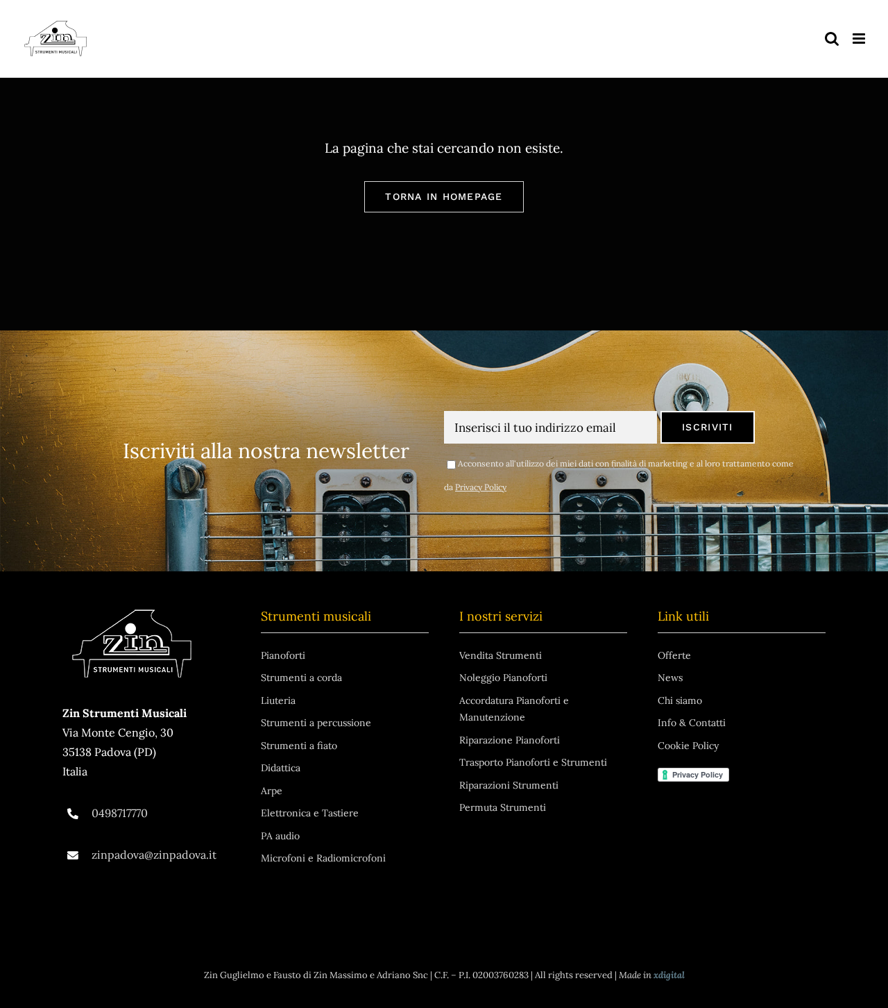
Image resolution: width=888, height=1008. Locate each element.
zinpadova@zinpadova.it (154, 855)
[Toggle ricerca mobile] (832, 38)
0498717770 (120, 813)
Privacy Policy (480, 487)
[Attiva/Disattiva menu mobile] (860, 38)
